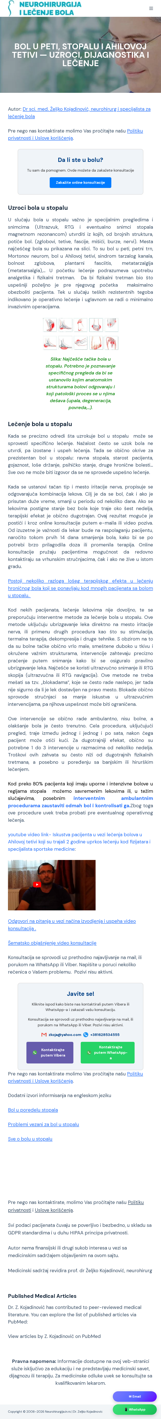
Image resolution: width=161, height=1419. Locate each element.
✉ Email (135, 1396)
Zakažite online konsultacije (80, 182)
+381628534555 (104, 1034)
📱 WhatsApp (134, 1409)
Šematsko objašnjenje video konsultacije (52, 943)
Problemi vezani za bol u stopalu (43, 1124)
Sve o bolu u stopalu (30, 1139)
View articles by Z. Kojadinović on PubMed (54, 1336)
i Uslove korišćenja (52, 138)
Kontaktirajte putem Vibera (53, 1053)
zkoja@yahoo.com (65, 1034)
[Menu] (151, 8)
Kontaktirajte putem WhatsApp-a (110, 1053)
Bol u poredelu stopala (33, 1110)
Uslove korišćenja (54, 1210)
